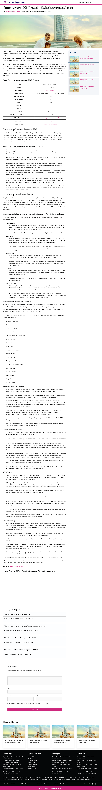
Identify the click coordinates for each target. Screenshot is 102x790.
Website (38, 696)
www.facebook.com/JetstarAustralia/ (50, 121)
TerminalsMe (9, 11)
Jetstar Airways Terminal (16, 566)
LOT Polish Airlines (32, 760)
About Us (39, 784)
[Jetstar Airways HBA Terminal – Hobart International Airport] (74, 59)
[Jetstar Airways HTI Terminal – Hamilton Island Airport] (74, 73)
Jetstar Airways (17, 11)
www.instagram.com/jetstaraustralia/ (50, 118)
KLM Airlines (31, 758)
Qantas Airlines (31, 762)
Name (9, 688)
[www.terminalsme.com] (14, 2)
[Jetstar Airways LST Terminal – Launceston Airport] (74, 66)
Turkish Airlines (31, 766)
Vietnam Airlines (32, 768)
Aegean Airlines (31, 757)
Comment (10, 675)
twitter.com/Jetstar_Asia (50, 124)
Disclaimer (46, 784)
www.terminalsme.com (13, 784)
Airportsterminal (84, 2)
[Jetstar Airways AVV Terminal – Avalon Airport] (74, 81)
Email (9, 696)
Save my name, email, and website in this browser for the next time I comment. (29, 703)
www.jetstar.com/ (50, 90)
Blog (94, 2)
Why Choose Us (64, 784)
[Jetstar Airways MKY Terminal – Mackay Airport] (74, 88)
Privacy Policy (54, 784)
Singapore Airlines (32, 764)
